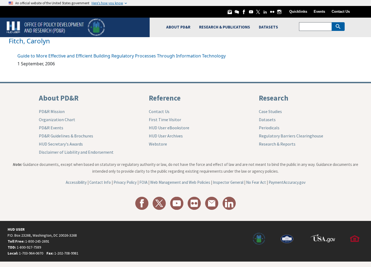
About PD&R (58, 97)
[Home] (56, 27)
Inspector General (228, 182)
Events (319, 11)
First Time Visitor (165, 119)
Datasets (267, 119)
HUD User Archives (166, 136)
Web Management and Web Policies (180, 182)
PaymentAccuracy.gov (287, 182)
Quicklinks (298, 11)
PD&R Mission (52, 111)
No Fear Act (256, 182)
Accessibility (76, 182)
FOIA (143, 182)
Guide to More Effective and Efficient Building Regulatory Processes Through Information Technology (121, 56)
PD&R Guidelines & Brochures (66, 136)
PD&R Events (51, 127)
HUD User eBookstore (169, 127)
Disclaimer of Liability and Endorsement (76, 152)
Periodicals (269, 127)
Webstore (158, 144)
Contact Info (100, 182)
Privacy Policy (125, 182)
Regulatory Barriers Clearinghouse (291, 136)
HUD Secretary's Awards (61, 144)
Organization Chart (57, 119)
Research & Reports (277, 144)
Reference (165, 97)
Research (273, 97)
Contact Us (341, 11)
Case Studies (270, 111)
